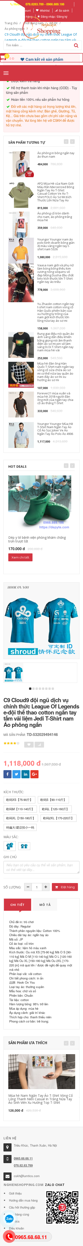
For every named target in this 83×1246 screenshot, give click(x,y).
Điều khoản (16, 1228)
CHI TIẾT (17, 905)
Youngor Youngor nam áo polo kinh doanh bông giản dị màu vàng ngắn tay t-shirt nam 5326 (55, 244)
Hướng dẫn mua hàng (23, 1200)
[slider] (11, 743)
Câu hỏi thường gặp (22, 1207)
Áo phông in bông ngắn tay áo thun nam (55, 154)
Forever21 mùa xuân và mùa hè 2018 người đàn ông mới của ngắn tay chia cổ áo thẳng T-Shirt (55, 398)
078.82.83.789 (23, 1165)
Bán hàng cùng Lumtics (19, 1217)
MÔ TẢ (45, 905)
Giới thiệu (15, 1193)
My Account (23, 10)
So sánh (64, 10)
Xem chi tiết (20, 557)
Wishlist (45, 10)
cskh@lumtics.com (27, 1176)
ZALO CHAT (55, 1184)
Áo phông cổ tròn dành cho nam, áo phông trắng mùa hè (54, 216)
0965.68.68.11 (23, 1158)
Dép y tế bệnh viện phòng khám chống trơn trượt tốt (37, 539)
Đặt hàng (67, 887)
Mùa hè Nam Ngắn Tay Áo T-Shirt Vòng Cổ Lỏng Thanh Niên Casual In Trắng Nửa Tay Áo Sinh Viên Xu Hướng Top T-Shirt (40, 1099)
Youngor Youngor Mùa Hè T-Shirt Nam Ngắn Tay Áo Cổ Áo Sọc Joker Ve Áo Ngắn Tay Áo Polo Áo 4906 (55, 429)
